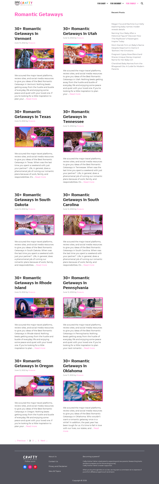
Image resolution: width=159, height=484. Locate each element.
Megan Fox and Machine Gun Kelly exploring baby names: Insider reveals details (128, 27)
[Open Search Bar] (142, 3)
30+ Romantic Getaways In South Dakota (33, 199)
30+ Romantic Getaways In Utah (80, 31)
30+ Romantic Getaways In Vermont (28, 33)
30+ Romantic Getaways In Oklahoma (76, 365)
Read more (31, 99)
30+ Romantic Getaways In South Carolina (81, 199)
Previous (20, 440)
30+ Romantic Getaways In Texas (33, 114)
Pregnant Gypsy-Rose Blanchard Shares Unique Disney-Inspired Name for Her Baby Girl (127, 57)
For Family (131, 3)
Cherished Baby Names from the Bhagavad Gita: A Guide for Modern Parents (128, 66)
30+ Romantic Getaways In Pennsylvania (76, 282)
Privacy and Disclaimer (58, 466)
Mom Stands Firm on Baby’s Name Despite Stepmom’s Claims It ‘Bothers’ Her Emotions (128, 48)
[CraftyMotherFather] (24, 3)
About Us (52, 456)
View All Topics (55, 471)
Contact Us (53, 461)
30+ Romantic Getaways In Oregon (34, 363)
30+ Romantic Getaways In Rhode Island (33, 282)
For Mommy (115, 3)
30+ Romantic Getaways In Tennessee (76, 116)
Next (44, 440)
